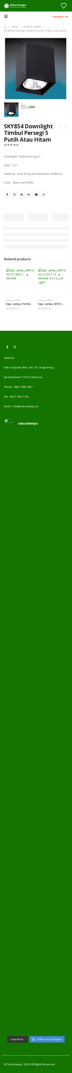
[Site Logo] (15, 5)
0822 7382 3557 (23, 387)
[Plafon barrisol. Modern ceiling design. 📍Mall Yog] (36, 601)
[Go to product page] (20, 282)
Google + (29, 194)
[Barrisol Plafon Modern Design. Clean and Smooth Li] (36, 563)
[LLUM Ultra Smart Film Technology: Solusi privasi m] (36, 977)
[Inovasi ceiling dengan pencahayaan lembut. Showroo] (36, 714)
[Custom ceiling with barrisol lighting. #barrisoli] (36, 789)
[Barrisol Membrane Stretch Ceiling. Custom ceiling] (36, 488)
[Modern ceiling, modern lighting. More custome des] (36, 751)
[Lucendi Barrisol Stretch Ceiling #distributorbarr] (36, 939)
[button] (7, 16)
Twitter (14, 194)
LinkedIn (22, 194)
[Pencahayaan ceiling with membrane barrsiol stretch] (36, 451)
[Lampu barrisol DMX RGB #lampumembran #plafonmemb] (36, 676)
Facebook (7, 194)
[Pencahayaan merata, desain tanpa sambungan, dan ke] (36, 864)
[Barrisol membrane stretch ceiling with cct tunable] (36, 526)
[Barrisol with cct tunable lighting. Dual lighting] (36, 639)
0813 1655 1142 (19, 396)
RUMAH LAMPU (13, 300)
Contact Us (60, 16)
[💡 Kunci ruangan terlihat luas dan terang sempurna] (36, 827)
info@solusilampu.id (25, 406)
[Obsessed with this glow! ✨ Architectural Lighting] (36, 1015)
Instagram (15, 347)
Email (36, 194)
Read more (27, 275)
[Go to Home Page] (5, 27)
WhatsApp (44, 194)
